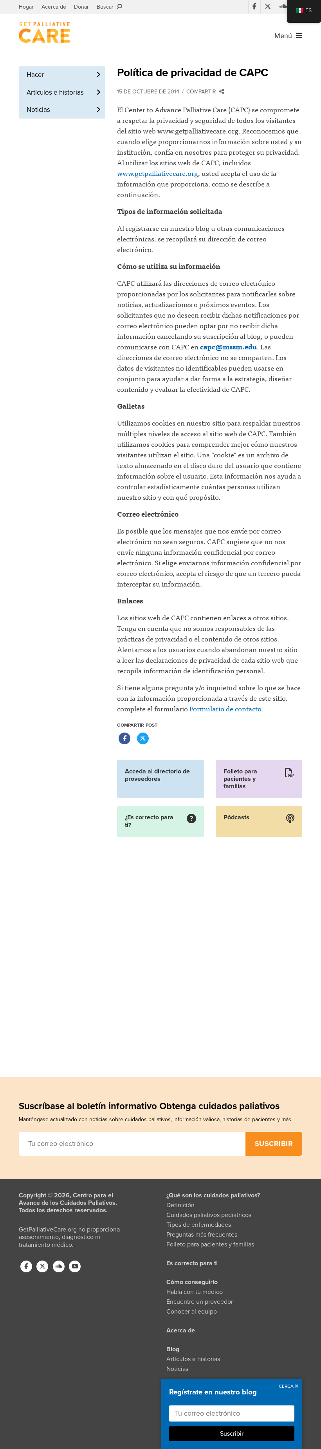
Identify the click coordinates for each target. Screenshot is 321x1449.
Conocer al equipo (191, 1312)
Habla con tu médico (194, 1292)
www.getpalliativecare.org (157, 173)
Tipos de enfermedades (198, 1225)
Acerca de (53, 7)
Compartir (202, 91)
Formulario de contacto (225, 708)
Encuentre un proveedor (199, 1302)
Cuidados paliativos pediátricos (208, 1215)
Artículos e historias (55, 92)
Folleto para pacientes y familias (210, 1244)
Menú (285, 35)
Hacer (35, 75)
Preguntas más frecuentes (201, 1235)
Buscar (107, 7)
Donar (81, 7)
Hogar (26, 7)
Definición (180, 1205)
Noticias (38, 110)
